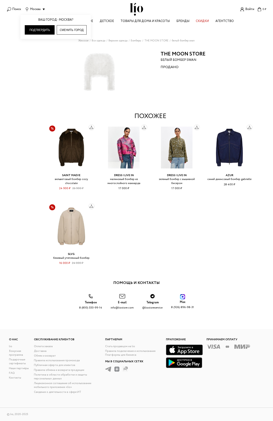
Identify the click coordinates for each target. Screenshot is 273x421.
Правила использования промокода (57, 360)
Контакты (15, 378)
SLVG (71, 254)
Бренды (182, 21)
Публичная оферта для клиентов (54, 365)
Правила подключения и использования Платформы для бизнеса (130, 353)
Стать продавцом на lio (120, 346)
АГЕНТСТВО (224, 21)
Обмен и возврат (45, 356)
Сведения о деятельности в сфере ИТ (57, 392)
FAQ (12, 373)
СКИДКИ (202, 21)
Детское (107, 21)
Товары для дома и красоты (145, 21)
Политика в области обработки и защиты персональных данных (60, 377)
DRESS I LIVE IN (124, 175)
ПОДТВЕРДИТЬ (39, 30)
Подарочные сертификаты (17, 361)
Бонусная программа (16, 353)
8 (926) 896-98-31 (182, 305)
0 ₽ (264, 9)
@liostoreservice (152, 305)
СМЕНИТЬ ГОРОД (72, 30)
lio (10, 346)
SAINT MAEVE (71, 175)
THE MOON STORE (183, 54)
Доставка (40, 351)
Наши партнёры (19, 368)
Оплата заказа (43, 346)
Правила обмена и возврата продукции (59, 370)
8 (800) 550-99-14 (90, 305)
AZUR (229, 175)
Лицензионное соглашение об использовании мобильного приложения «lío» (62, 385)
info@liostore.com (122, 305)
